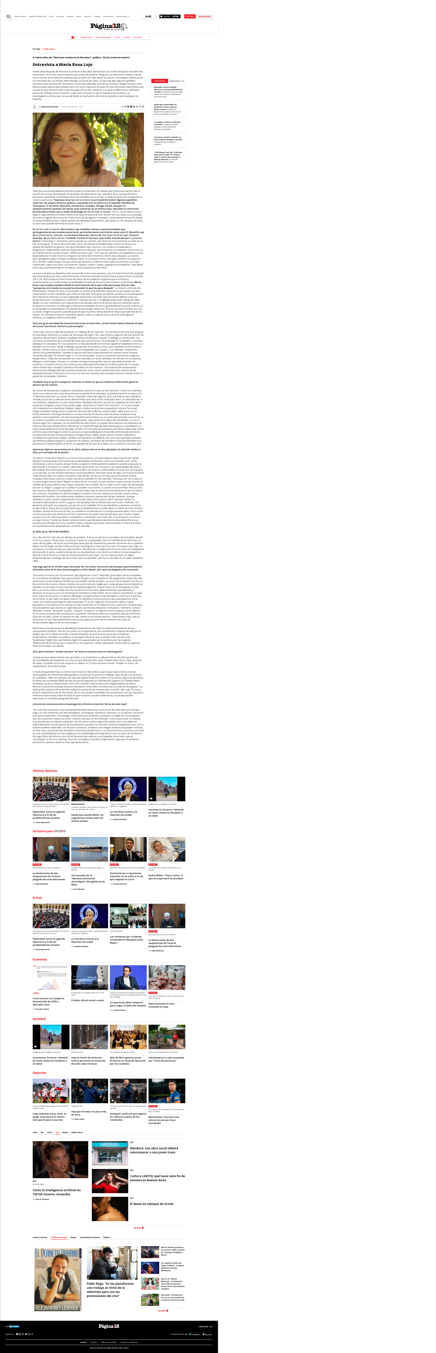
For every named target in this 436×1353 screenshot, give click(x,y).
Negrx (73, 1237)
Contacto (93, 1342)
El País (51, 16)
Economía (60, 16)
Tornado (127, 37)
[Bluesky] (26, 1334)
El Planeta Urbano (59, 1237)
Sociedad (70, 16)
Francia (117, 37)
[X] (23, 1334)
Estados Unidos (86, 37)
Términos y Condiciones (129, 1342)
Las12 (49, 1132)
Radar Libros (49, 49)
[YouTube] (29, 1334)
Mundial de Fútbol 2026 (37, 16)
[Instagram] (20, 1334)
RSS (211, 1326)
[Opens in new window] (195, 1334)
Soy (57, 1132)
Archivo (83, 1342)
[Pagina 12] (109, 27)
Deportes (87, 16)
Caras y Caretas (40, 1237)
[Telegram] (32, 1334)
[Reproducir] (161, 16)
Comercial (203, 1326)
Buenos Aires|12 (122, 16)
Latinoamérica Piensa (90, 1237)
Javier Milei (137, 37)
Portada (36, 49)
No (42, 1132)
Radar (65, 1132)
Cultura (78, 16)
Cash (35, 1132)
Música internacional (103, 37)
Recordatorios (108, 16)
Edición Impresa (20, 16)
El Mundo (97, 16)
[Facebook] (17, 1334)
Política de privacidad (108, 1342)
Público (106, 1237)
